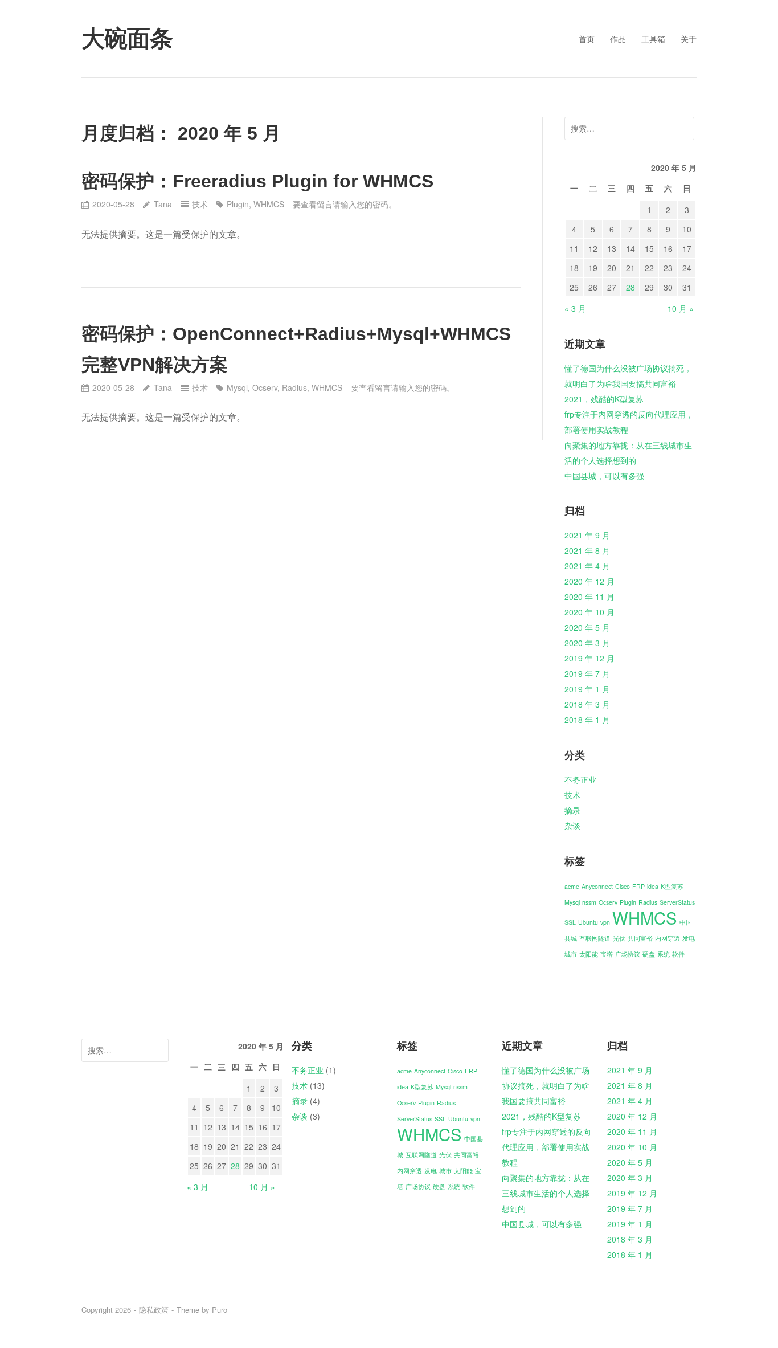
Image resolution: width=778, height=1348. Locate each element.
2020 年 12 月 (589, 581)
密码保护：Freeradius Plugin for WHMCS (257, 181)
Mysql (237, 387)
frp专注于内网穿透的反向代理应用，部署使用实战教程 (546, 1147)
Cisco (622, 886)
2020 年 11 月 (589, 596)
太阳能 (588, 954)
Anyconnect (597, 886)
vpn (605, 922)
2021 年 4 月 (587, 565)
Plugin (238, 204)
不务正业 (580, 779)
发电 (688, 938)
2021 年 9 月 (587, 535)
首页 (587, 38)
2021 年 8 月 (587, 550)
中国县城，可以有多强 (604, 475)
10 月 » (681, 308)
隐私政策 (154, 1309)
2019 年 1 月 (587, 689)
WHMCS (268, 204)
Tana (162, 204)
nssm (589, 902)
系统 (663, 954)
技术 (200, 204)
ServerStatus (677, 902)
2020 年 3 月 (587, 642)
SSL (570, 922)
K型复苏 (672, 886)
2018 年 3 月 (587, 704)
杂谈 (572, 825)
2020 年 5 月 (587, 627)
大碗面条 (127, 39)
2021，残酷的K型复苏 (604, 399)
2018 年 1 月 (587, 719)
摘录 (572, 810)
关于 (689, 38)
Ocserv (264, 387)
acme (571, 886)
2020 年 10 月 (589, 612)
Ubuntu (588, 922)
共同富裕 (640, 938)
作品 (618, 38)
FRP (638, 886)
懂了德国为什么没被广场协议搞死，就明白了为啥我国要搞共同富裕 (545, 1085)
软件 (678, 954)
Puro (219, 1309)
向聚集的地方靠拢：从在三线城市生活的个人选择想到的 (545, 1193)
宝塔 (606, 954)
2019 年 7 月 (587, 673)
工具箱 (653, 38)
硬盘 (648, 954)
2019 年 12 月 (589, 658)
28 (630, 287)
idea (652, 886)
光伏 (619, 938)
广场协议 (627, 954)
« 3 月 (575, 308)
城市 (570, 954)
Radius (294, 387)
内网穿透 (667, 938)
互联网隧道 (595, 938)
